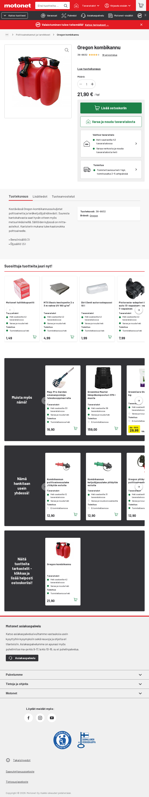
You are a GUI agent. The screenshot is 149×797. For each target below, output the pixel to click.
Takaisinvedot (22, 760)
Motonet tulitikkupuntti (20, 302)
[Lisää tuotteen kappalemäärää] (92, 84)
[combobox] (48, 6)
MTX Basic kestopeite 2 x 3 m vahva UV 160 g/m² (59, 304)
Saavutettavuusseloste (20, 771)
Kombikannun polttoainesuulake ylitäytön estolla (58, 482)
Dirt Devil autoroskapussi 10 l (96, 304)
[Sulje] (141, 24)
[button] (139, 310)
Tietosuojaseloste (17, 781)
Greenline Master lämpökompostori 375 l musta (101, 395)
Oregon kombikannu (59, 564)
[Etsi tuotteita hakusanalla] (65, 5)
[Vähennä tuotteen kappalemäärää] (81, 84)
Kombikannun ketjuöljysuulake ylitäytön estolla (103, 482)
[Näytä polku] (7, 34)
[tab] (48, 15)
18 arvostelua (109, 54)
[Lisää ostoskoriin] (34, 336)
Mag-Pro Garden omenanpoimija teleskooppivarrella (59, 395)
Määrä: (81, 76)
